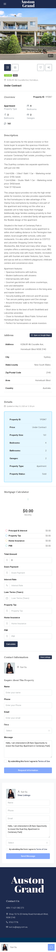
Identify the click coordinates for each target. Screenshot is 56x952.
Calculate (10, 644)
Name (7, 686)
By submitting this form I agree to (29, 761)
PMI (6, 630)
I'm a (6, 724)
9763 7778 (13, 922)
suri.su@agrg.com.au (18, 927)
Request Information (28, 770)
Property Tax (10, 605)
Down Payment (11, 567)
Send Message (28, 856)
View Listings (45, 657)
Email (6, 712)
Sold (15, 75)
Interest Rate (10, 579)
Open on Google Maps (41, 335)
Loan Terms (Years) (13, 592)
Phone (7, 699)
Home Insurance (12, 617)
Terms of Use (44, 761)
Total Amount (10, 554)
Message (8, 737)
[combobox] (28, 731)
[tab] (7, 67)
